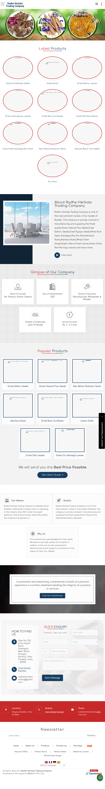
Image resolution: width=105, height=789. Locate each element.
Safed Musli (52, 83)
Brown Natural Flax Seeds (52, 386)
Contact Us (61, 746)
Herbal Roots (41, 752)
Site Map (78, 746)
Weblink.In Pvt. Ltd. (35, 774)
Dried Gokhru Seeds (18, 386)
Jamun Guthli (87, 421)
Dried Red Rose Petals (87, 116)
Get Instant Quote (51, 475)
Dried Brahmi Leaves (87, 83)
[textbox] (55, 632)
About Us (30, 746)
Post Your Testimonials (52, 596)
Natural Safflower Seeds (18, 83)
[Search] (96, 3)
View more (66, 255)
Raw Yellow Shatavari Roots (52, 149)
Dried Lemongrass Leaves (18, 116)
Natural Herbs (21, 752)
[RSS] (89, 746)
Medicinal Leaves (81, 752)
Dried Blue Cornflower (52, 116)
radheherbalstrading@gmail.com (25, 679)
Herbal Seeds (60, 752)
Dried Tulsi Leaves (35, 455)
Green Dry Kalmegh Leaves (70, 455)
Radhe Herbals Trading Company (15, 4)
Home (16, 746)
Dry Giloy (52, 182)
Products (45, 746)
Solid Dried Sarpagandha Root (18, 149)
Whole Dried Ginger (53, 756)
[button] (54, 712)
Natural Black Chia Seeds (87, 149)
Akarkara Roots (18, 421)
